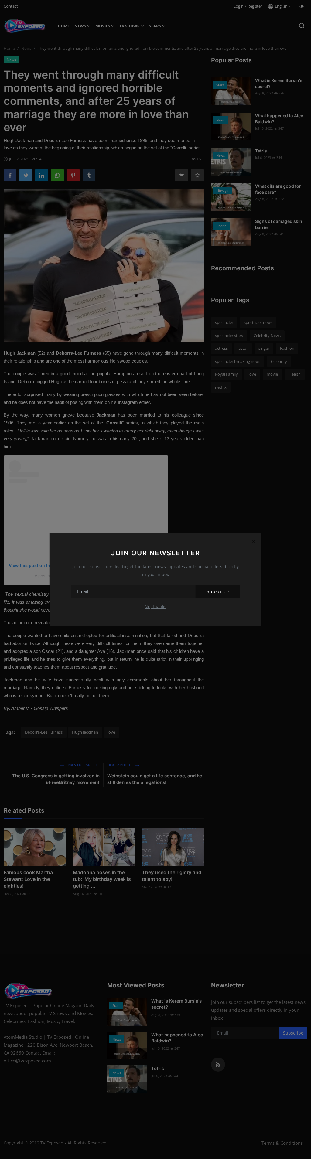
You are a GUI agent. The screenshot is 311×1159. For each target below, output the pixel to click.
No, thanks (155, 606)
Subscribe (218, 591)
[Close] (253, 541)
